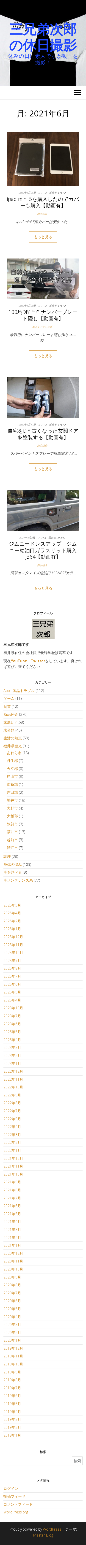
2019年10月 (13, 1364)
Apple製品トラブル (19, 690)
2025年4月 (12, 1000)
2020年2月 (12, 1332)
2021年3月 (12, 1229)
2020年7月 (12, 1292)
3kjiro (62, 192)
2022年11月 (13, 1079)
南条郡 (12, 784)
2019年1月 (12, 1435)
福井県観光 (12, 745)
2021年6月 (12, 1205)
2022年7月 (12, 1110)
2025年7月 (12, 976)
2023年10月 (13, 1007)
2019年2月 (12, 1427)
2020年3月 (12, 1324)
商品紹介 (42, 213)
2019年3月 (12, 1419)
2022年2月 (12, 1142)
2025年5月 (12, 992)
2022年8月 (12, 1102)
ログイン (10, 1488)
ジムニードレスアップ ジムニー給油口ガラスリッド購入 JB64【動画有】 (45, 550)
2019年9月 (12, 1372)
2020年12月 (13, 1253)
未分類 (8, 730)
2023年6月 (12, 1023)
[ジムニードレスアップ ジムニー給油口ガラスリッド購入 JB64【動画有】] (43, 510)
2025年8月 (12, 968)
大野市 (12, 808)
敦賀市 (12, 823)
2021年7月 (12, 1197)
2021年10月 (13, 1174)
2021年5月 (12, 1213)
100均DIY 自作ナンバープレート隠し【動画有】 (43, 315)
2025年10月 (13, 952)
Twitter (38, 660)
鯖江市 (12, 847)
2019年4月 (12, 1411)
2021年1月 (12, 1245)
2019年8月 (12, 1379)
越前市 (12, 839)
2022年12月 (13, 1071)
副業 (7, 706)
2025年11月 (13, 944)
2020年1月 (12, 1340)
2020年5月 (12, 1308)
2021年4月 (12, 1221)
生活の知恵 (12, 737)
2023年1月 (12, 1063)
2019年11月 (13, 1356)
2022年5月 (12, 1118)
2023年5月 (12, 1031)
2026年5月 (12, 905)
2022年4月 (12, 1126)
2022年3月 (12, 1134)
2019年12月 (13, 1348)
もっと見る (43, 236)
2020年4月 (12, 1316)
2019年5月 (12, 1403)
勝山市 (12, 776)
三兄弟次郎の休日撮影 (43, 36)
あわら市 (14, 752)
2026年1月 (12, 928)
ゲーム (8, 698)
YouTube (19, 660)
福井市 (12, 831)
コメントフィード (18, 1504)
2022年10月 (13, 1087)
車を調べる (12, 872)
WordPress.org (15, 1512)
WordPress (52, 1529)
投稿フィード (14, 1496)
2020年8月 (12, 1284)
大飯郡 (12, 815)
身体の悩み (12, 864)
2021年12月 (13, 1158)
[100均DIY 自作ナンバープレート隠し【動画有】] (43, 278)
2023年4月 (12, 1039)
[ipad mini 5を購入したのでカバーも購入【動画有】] (43, 158)
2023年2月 (12, 1055)
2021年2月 (12, 1237)
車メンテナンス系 (42, 326)
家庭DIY (10, 722)
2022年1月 (12, 1150)
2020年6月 (12, 1300)
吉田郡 (12, 792)
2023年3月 (12, 1047)
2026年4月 (12, 912)
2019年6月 (12, 1395)
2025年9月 (12, 960)
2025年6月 (12, 984)
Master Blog (43, 1535)
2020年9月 (12, 1277)
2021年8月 (12, 1189)
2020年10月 (13, 1269)
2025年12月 (13, 936)
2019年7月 (12, 1387)
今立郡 (12, 768)
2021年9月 (12, 1181)
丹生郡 (12, 760)
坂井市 (12, 800)
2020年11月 (13, 1261)
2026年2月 (12, 920)
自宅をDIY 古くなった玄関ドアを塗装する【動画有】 (43, 434)
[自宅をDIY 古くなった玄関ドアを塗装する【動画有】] (43, 397)
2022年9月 (12, 1095)
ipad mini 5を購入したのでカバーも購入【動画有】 (43, 202)
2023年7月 (12, 1015)
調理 (7, 856)
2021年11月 (13, 1166)
